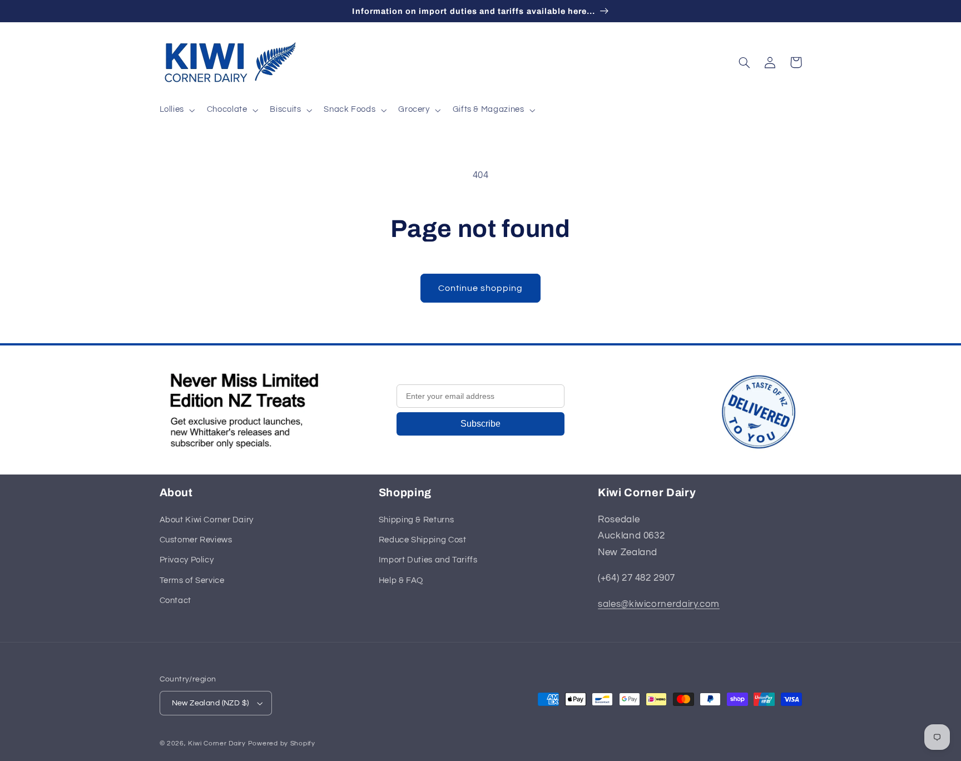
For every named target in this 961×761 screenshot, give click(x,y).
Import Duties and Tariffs (428, 560)
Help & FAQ (401, 580)
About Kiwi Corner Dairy (207, 520)
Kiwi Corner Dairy (217, 743)
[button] (176, 110)
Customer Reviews (196, 540)
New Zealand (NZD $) (210, 703)
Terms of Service (192, 580)
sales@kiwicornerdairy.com (659, 604)
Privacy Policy (187, 560)
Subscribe (480, 423)
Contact (175, 600)
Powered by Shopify (281, 743)
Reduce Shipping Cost (423, 540)
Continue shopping (480, 288)
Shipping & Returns (416, 520)
